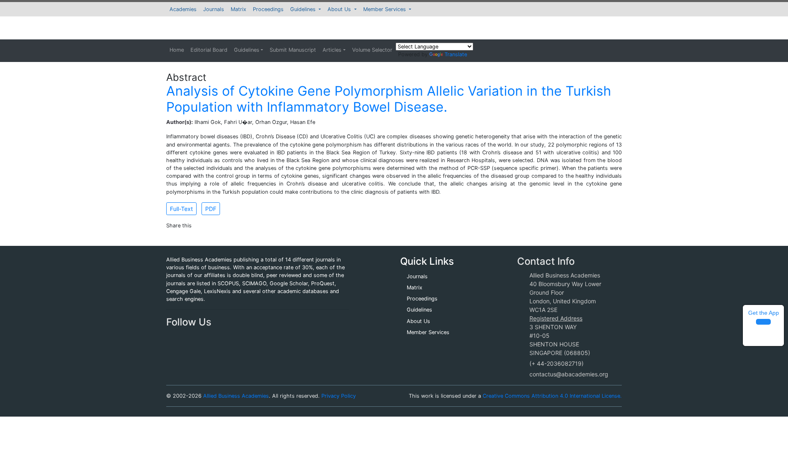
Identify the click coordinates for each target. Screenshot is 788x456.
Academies (183, 9)
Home (177, 50)
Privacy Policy (338, 396)
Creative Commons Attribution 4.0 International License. (552, 396)
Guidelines (303, 9)
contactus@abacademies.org (568, 374)
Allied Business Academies (236, 396)
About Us (340, 9)
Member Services (385, 9)
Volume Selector (372, 50)
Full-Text (181, 208)
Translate (455, 54)
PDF (210, 208)
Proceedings (268, 9)
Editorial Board (208, 50)
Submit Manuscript (293, 50)
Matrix (238, 9)
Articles (332, 50)
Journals (213, 9)
